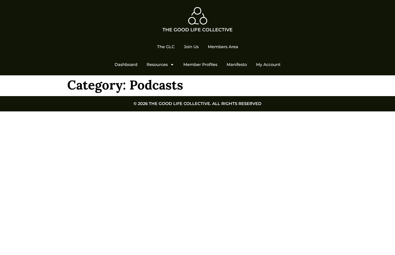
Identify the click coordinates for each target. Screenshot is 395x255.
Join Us (191, 46)
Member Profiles (200, 64)
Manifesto (237, 64)
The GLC (166, 46)
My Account (268, 64)
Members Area (223, 46)
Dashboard (126, 64)
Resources (157, 64)
